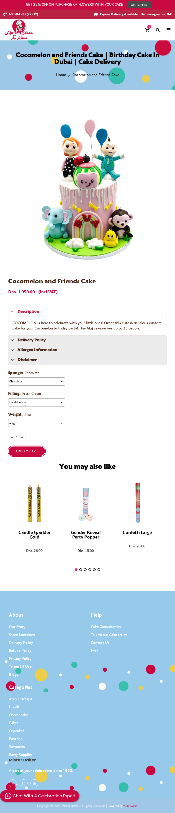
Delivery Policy (21, 643)
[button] (76, 569)
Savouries (17, 747)
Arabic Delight (20, 699)
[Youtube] (34, 783)
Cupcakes (16, 731)
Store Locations (22, 635)
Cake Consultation (106, 627)
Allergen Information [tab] (37, 349)
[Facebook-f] (13, 783)
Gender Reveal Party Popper (86, 535)
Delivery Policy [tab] (32, 340)
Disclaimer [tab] (27, 359)
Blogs (13, 675)
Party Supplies (21, 755)
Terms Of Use (20, 667)
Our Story (17, 627)
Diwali (14, 707)
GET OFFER (139, 4)
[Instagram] (24, 783)
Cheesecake (18, 715)
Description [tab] (28, 311)
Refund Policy (20, 651)
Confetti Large (137, 533)
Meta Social (130, 805)
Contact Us (100, 643)
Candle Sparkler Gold (34, 535)
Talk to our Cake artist (109, 635)
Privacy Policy (20, 659)
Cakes (13, 723)
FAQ (94, 651)
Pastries (15, 739)
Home (61, 75)
